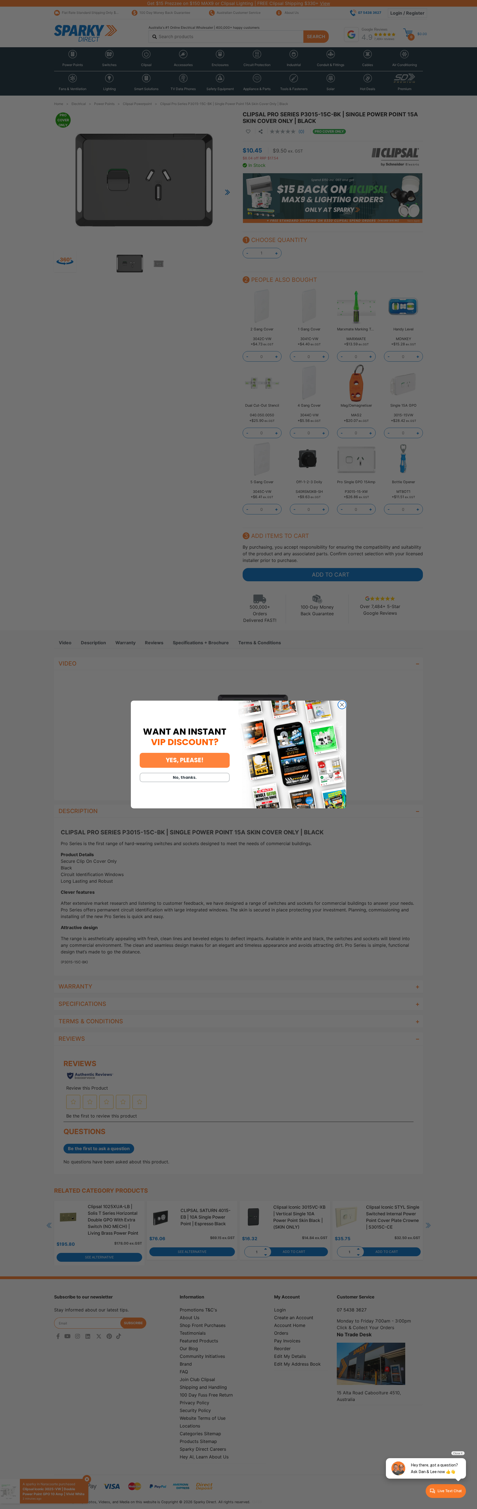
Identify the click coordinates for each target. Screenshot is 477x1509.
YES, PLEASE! (184, 760)
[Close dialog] (342, 705)
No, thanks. (185, 777)
